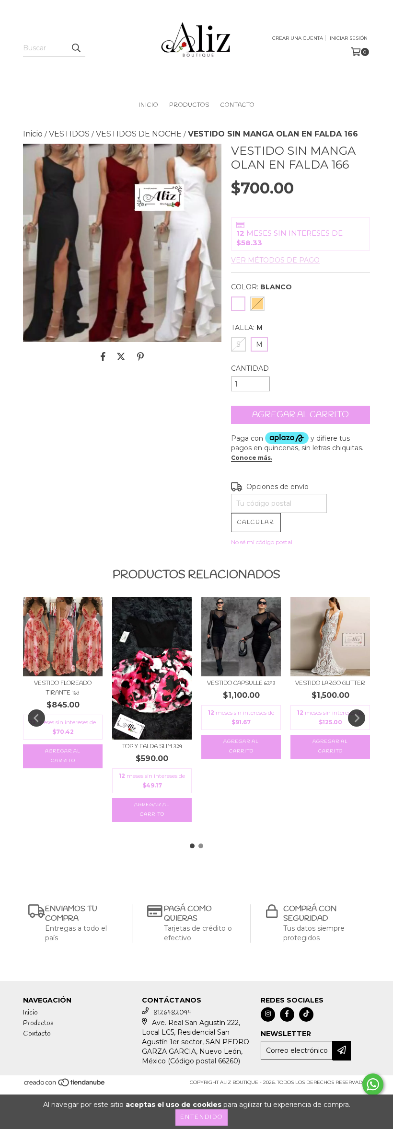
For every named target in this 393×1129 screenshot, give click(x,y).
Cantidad (250, 368)
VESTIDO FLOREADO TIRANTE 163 (63, 688)
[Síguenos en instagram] (268, 1014)
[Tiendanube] (65, 1086)
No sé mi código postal (261, 542)
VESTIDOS (69, 133)
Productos (189, 105)
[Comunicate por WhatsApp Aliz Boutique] (372, 1084)
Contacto (237, 105)
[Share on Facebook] (103, 356)
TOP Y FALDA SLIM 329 (152, 747)
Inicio (148, 105)
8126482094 (172, 1012)
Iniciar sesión (349, 38)
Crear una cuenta (297, 38)
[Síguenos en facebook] (287, 1014)
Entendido (201, 1117)
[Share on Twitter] (121, 356)
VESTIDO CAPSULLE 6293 (241, 683)
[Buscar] (75, 48)
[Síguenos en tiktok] (306, 1014)
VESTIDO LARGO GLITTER (330, 683)
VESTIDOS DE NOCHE (139, 133)
